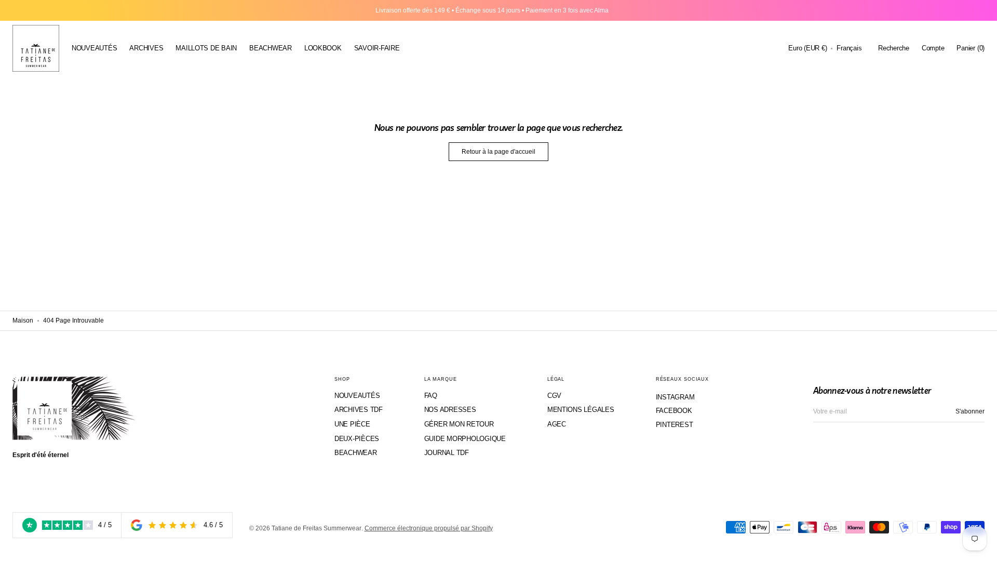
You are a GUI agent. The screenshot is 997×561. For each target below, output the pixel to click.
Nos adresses (450, 409)
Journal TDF (446, 453)
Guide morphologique (465, 439)
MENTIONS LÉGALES (580, 409)
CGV (554, 395)
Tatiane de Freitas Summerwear (316, 528)
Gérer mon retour (459, 424)
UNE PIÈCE (352, 424)
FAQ (430, 395)
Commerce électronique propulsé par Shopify (429, 528)
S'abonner (970, 411)
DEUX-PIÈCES (356, 439)
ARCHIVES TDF (358, 409)
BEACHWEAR (355, 453)
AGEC (556, 424)
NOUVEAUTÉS (357, 395)
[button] (807, 48)
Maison (22, 320)
